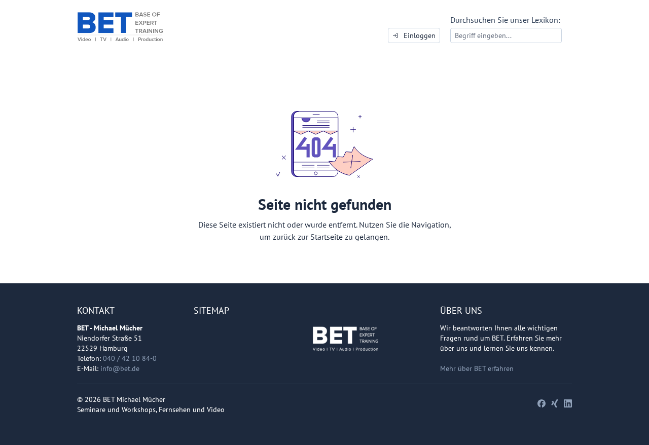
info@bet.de (119, 368)
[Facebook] (541, 403)
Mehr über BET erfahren (477, 368)
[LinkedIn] (568, 403)
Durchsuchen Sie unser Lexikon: (505, 20)
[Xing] (555, 403)
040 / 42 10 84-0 (130, 358)
